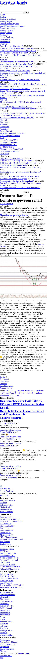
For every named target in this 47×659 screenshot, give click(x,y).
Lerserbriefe (5, 610)
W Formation (17, 395)
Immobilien (4, 604)
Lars (2, 432)
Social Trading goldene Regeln (12, 26)
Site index (4, 495)
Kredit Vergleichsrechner (10, 136)
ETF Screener (5, 524)
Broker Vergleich (7, 131)
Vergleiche (4, 129)
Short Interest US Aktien (9, 151)
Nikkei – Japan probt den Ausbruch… (15, 89)
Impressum (4, 647)
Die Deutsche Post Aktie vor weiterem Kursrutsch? (20, 188)
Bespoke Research (7, 500)
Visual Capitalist (6, 512)
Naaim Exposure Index (9, 558)
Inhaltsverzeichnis (7, 649)
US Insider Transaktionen (10, 567)
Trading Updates (6, 30)
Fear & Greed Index (8, 553)
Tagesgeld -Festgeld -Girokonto (12, 133)
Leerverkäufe (5, 533)
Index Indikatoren (7, 530)
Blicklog (3, 503)
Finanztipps (4, 122)
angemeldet (12, 477)
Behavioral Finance (7, 595)
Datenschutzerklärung (8, 642)
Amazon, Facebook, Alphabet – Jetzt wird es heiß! (20, 80)
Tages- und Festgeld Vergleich (12, 585)
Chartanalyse (5, 39)
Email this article (6, 386)
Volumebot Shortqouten (9, 569)
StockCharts (5, 562)
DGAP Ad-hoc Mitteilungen (11, 521)
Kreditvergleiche (6, 581)
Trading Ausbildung (8, 19)
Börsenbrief (4, 127)
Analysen (4, 35)
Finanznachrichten (7, 526)
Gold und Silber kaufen (9, 578)
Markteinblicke (6, 509)
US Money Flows (7, 147)
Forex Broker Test (7, 576)
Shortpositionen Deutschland (11, 149)
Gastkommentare (6, 601)
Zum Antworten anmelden (10, 430)
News (2, 617)
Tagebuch (4, 628)
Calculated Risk (6, 505)
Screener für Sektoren (8, 142)
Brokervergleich (6, 574)
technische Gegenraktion (32, 393)
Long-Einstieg (16, 393)
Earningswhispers (7, 549)
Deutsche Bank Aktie (25, 391)
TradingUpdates (6, 630)
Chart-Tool (4, 153)
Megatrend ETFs (6, 535)
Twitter (3, 377)
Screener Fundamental (9, 560)
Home (2, 15)
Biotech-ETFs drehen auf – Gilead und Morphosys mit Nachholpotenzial (22, 414)
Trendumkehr (5, 395)
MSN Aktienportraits (8, 537)
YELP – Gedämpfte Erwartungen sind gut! (17, 118)
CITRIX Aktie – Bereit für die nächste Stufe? (18, 51)
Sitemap (3, 651)
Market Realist (6, 507)
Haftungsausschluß (7, 644)
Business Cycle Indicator (10, 519)
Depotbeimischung (7, 28)
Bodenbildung (10, 391)
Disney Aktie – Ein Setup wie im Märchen (17, 48)
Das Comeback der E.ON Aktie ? (21, 401)
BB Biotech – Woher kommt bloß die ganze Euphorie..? (22, 109)
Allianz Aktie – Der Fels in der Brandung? (17, 181)
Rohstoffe (4, 624)
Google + (4, 381)
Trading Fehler (6, 33)
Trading (3, 17)
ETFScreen (4, 551)
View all (3, 59)
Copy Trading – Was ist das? (11, 46)
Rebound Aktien (6, 621)
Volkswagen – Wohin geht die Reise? (15, 71)
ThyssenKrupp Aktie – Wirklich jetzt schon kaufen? (20, 102)
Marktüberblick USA (8, 145)
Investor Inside (23, 653)
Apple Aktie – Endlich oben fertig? (14, 53)
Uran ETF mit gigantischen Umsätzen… (16, 106)
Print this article (6, 388)
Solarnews (4, 626)
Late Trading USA (7, 556)
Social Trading (6, 583)
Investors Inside (13, 2)
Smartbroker (5, 542)
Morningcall (5, 615)
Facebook (4, 379)
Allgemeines (5, 640)
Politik (2, 619)
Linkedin (3, 384)
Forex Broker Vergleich (9, 24)
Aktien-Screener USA (9, 140)
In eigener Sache (6, 606)
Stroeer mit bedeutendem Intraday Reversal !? (18, 62)
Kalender (3, 124)
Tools (2, 138)
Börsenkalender (6, 517)
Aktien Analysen (6, 37)
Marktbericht (5, 42)
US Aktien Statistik (7, 564)
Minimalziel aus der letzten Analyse (14, 215)
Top (1, 658)
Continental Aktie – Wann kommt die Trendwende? (20, 172)
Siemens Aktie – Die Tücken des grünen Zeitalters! (20, 55)
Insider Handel (6, 608)
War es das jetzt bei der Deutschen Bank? (16, 64)
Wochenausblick (6, 635)
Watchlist (3, 44)
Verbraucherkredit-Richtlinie (11, 587)
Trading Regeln (6, 21)
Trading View (5, 544)
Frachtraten (4, 528)
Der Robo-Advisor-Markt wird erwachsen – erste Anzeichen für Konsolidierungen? (19, 177)
